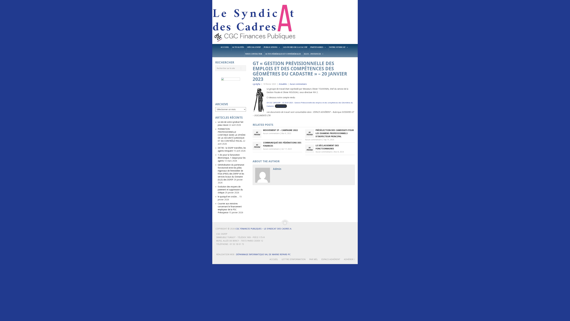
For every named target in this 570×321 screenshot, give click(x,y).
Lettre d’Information (293, 259)
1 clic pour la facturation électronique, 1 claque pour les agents (232, 158)
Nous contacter (253, 54)
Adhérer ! (349, 259)
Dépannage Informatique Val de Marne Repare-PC (263, 254)
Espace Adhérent (330, 259)
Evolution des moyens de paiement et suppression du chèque (230, 189)
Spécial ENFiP (254, 47)
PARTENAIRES (316, 47)
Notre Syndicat (337, 47)
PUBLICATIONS (270, 47)
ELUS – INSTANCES (312, 54)
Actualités (238, 47)
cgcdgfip (256, 84)
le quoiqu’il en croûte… (228, 196)
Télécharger (281, 106)
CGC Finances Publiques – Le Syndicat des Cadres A (263, 229)
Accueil (225, 47)
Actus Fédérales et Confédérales (283, 54)
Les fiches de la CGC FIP (295, 47)
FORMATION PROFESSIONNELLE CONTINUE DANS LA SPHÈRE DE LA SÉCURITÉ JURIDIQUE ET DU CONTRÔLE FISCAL (232, 135)
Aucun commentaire (298, 84)
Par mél (313, 259)
